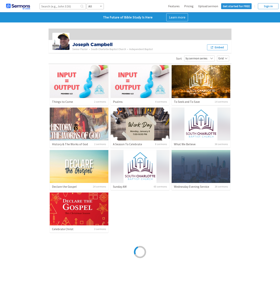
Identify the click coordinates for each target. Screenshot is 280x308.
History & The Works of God (70, 144)
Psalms (118, 102)
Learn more (177, 17)
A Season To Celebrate (127, 144)
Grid (221, 58)
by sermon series (196, 58)
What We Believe (185, 144)
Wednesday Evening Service (191, 186)
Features (174, 6)
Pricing (189, 6)
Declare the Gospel (64, 186)
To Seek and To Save (187, 102)
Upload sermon (208, 6)
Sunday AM (120, 186)
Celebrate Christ (63, 229)
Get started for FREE (236, 6)
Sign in (268, 6)
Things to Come (62, 102)
